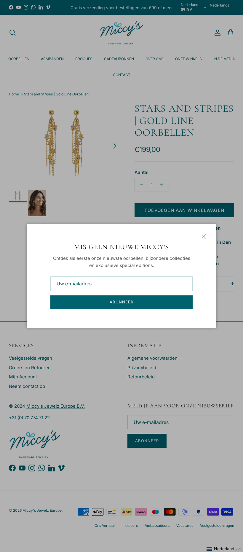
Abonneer (121, 302)
